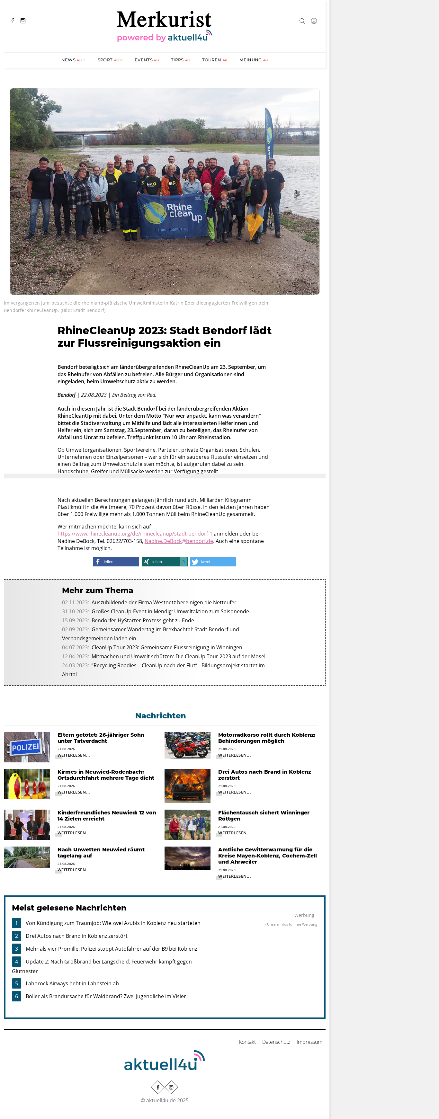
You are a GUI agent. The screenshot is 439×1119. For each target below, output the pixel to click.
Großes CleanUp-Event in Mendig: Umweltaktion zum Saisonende (170, 611)
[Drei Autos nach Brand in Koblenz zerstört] (188, 785)
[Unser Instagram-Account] (171, 1087)
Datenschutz (276, 1041)
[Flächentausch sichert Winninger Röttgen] (188, 824)
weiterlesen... (74, 755)
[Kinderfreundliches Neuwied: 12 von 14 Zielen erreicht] (27, 824)
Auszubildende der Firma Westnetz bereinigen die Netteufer (164, 602)
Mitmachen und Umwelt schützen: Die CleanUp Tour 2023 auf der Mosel (178, 656)
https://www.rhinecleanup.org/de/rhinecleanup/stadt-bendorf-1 (135, 533)
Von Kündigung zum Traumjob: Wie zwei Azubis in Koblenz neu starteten (113, 923)
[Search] (302, 20)
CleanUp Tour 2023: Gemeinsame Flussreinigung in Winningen (167, 647)
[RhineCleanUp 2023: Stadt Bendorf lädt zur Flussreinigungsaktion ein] (165, 190)
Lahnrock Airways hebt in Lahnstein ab (72, 983)
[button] (116, 561)
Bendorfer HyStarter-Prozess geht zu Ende (143, 620)
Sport (108, 59)
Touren (215, 59)
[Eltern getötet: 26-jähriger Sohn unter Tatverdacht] (27, 746)
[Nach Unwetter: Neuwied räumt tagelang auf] (27, 856)
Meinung (253, 59)
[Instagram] (23, 20)
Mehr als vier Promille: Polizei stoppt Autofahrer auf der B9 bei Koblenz (111, 948)
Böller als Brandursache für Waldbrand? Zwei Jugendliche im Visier (106, 996)
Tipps (180, 59)
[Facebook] (13, 20)
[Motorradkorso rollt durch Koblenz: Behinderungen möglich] (188, 744)
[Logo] (164, 25)
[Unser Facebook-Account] (158, 1087)
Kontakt (247, 1041)
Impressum (309, 1041)
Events (147, 59)
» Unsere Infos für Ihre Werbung (290, 924)
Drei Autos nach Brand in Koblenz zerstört (77, 935)
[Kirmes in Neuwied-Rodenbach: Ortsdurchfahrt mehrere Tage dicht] (27, 783)
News (71, 59)
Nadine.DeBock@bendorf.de (179, 541)
